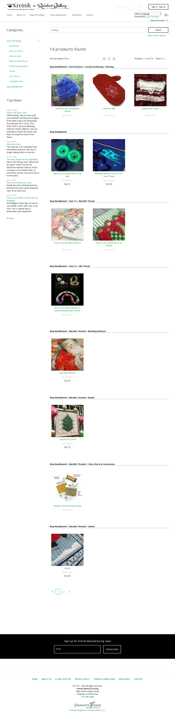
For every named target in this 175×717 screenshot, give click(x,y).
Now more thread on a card (19, 182)
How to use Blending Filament (67, 242)
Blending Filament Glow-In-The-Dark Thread (109, 175)
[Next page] (70, 591)
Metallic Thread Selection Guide (67, 506)
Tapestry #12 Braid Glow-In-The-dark (67, 175)
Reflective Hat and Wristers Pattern (67, 109)
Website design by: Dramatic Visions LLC (87, 710)
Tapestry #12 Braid (67, 439)
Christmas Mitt (108, 108)
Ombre (67, 568)
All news (10, 218)
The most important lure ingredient (22, 159)
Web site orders (14, 144)
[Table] (114, 58)
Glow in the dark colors (17, 112)
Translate (155, 16)
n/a (166, 20)
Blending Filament (67, 373)
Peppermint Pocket (150, 108)
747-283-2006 (87, 696)
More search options (157, 35)
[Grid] (104, 58)
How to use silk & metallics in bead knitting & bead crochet (67, 309)
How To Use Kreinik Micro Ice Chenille (109, 244)
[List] (109, 58)
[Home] (39, 7)
